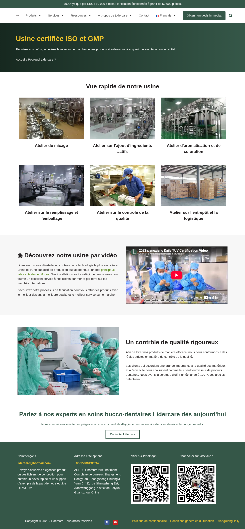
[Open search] (230, 16)
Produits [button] (31, 15)
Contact (144, 15)
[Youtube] (115, 522)
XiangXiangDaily (228, 521)
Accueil (21, 59)
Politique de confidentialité (149, 521)
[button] (165, 15)
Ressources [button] (79, 15)
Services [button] (54, 15)
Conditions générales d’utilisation (192, 521)
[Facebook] (107, 522)
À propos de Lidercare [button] (113, 15)
